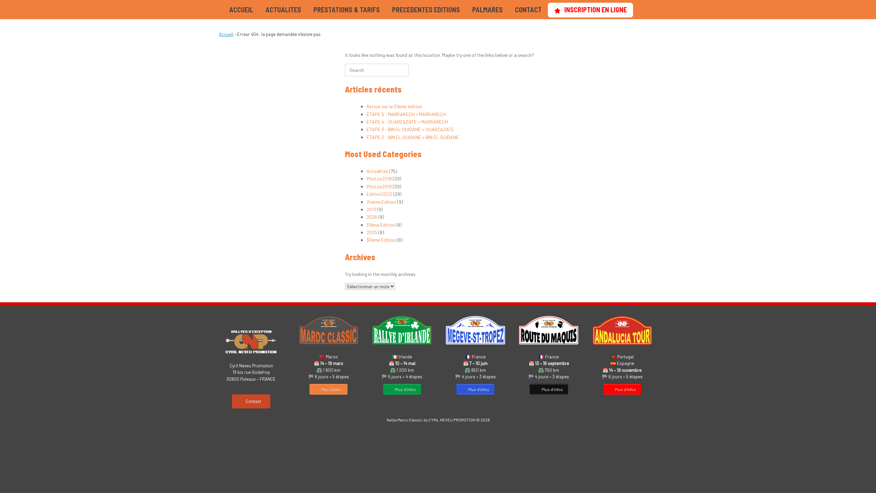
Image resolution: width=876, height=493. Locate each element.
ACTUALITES (283, 9)
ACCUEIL (241, 9)
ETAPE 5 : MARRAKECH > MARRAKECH (406, 114)
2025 (371, 232)
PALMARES (487, 9)
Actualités (377, 171)
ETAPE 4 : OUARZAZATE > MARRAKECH (407, 122)
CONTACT (528, 9)
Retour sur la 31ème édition (394, 106)
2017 (371, 209)
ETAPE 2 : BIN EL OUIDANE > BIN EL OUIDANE (412, 137)
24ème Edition (381, 202)
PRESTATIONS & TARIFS (346, 9)
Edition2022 (379, 194)
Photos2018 (379, 178)
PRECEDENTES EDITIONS (426, 9)
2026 (371, 217)
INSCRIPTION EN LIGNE (595, 9)
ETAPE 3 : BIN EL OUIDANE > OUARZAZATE (410, 129)
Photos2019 (379, 186)
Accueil (226, 34)
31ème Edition (380, 225)
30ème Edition (381, 240)
